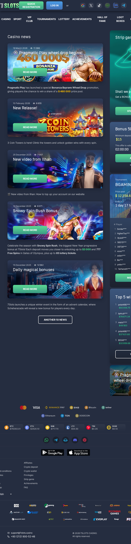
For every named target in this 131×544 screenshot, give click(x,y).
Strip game (29, 479)
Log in (54, 5)
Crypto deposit (31, 467)
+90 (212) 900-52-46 (23, 536)
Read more (30, 72)
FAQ (26, 487)
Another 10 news (55, 319)
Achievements (31, 483)
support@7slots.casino (21, 533)
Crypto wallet (30, 471)
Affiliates (28, 463)
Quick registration (31, 5)
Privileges (28, 475)
